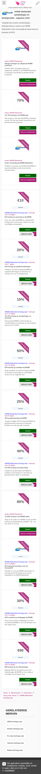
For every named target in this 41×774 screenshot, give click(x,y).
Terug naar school (9, 695)
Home (5, 693)
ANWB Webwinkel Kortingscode (16, 213)
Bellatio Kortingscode (15, 750)
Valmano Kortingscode (15, 743)
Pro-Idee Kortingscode (15, 736)
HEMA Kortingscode (14, 722)
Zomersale (28, 693)
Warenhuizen (15, 693)
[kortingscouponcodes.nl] (20, 3)
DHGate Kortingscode (15, 729)
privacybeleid (8, 770)
